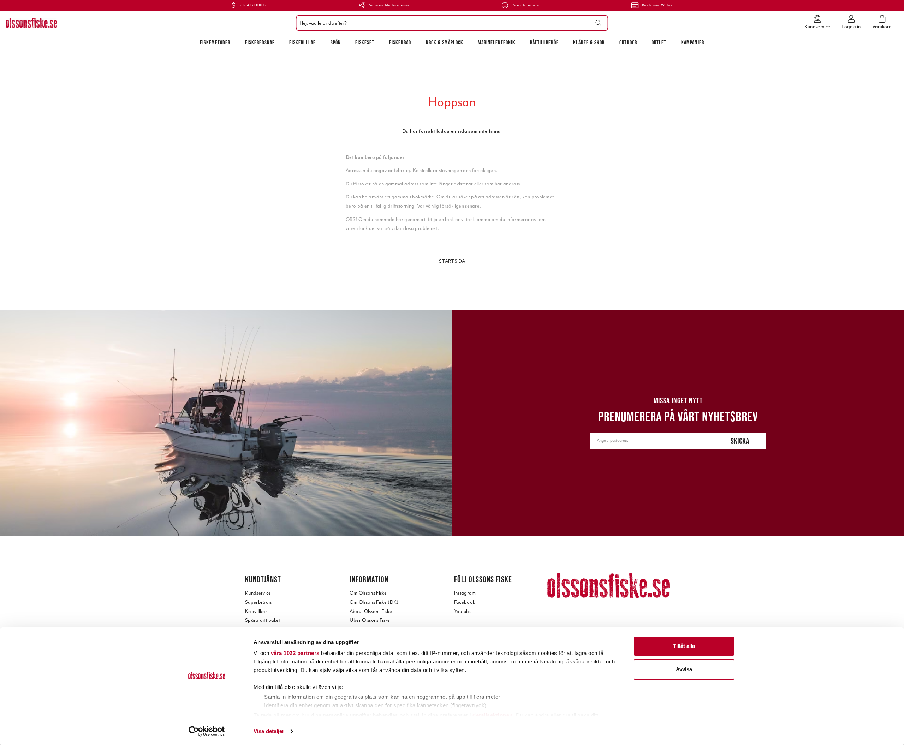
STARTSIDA (452, 261)
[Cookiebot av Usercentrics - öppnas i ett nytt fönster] (207, 731)
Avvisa (684, 669)
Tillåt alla (684, 646)
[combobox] (450, 23)
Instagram (465, 593)
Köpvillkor (256, 611)
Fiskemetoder (215, 42)
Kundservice (258, 593)
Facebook (464, 602)
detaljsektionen (492, 715)
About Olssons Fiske (371, 611)
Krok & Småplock (444, 42)
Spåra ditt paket (262, 620)
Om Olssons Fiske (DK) (374, 602)
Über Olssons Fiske (370, 620)
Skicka (740, 441)
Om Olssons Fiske (368, 593)
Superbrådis (258, 602)
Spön (336, 42)
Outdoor (628, 42)
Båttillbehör (544, 42)
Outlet (659, 42)
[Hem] (31, 23)
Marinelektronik (496, 42)
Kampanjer (692, 42)
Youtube (463, 611)
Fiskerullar (302, 42)
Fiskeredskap (260, 42)
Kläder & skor (589, 42)
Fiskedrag (400, 42)
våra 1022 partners (295, 653)
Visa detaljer (269, 731)
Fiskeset (364, 42)
